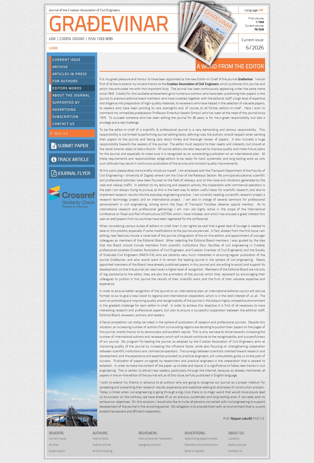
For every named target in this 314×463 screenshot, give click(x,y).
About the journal (71, 95)
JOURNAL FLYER (73, 172)
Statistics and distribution (201, 444)
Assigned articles (150, 444)
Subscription (65, 116)
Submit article (102, 444)
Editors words (67, 88)
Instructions (100, 438)
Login (53, 47)
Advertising (64, 109)
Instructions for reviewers (155, 438)
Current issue (57, 438)
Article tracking (102, 451)
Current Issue (66, 59)
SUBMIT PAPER (72, 145)
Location (234, 438)
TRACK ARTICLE (73, 159)
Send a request (194, 451)
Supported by (66, 102)
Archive (60, 66)
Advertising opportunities (201, 438)
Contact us (63, 123)
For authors (65, 81)
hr (261, 9)
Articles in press (69, 73)
